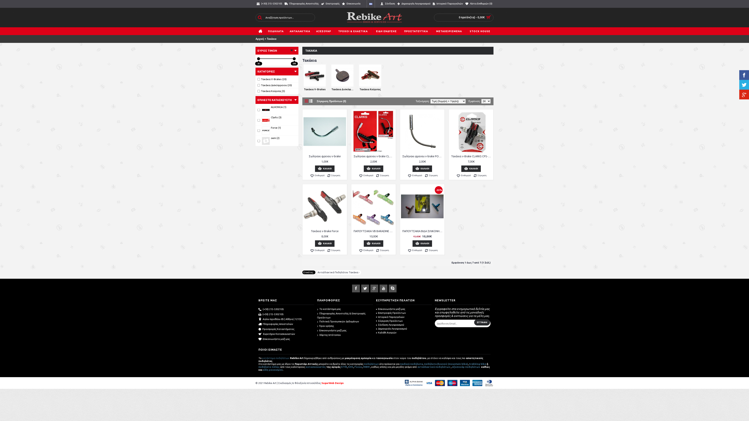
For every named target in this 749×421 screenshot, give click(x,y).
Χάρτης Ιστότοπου (330, 334)
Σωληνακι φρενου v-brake (325, 156)
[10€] (294, 58)
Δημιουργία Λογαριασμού (392, 328)
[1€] (258, 58)
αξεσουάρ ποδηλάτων (466, 366)
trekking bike (477, 364)
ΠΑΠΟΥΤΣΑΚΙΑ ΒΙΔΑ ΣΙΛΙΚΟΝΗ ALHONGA (423, 231)
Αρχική (260, 38)
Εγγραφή (482, 322)
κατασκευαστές (316, 366)
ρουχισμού (276, 369)
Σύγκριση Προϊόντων (390, 320)
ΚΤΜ (344, 366)
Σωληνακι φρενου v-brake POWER (423, 156)
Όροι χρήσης (326, 326)
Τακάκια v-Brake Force (325, 231)
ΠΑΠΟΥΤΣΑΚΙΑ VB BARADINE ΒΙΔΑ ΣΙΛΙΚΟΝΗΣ (374, 231)
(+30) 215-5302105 (273, 309)
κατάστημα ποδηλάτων (275, 358)
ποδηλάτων (371, 364)
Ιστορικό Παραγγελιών (391, 317)
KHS (350, 366)
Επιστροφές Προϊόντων (392, 312)
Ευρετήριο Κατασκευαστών (279, 334)
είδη (266, 369)
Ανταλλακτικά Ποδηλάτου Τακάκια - (339, 272)
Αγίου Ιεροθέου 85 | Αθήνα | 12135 (282, 319)
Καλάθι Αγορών (387, 332)
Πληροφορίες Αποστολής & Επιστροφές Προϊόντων (341, 315)
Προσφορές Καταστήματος (278, 329)
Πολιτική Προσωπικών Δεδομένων (339, 321)
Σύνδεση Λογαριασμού (391, 324)
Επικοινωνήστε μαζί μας (276, 339)
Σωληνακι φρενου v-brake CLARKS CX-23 (374, 156)
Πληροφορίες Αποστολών (278, 324)
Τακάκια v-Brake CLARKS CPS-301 (471, 156)
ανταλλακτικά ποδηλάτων (433, 366)
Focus (358, 366)
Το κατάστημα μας (330, 309)
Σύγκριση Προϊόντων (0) (331, 101)
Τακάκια (271, 38)
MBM (366, 366)
